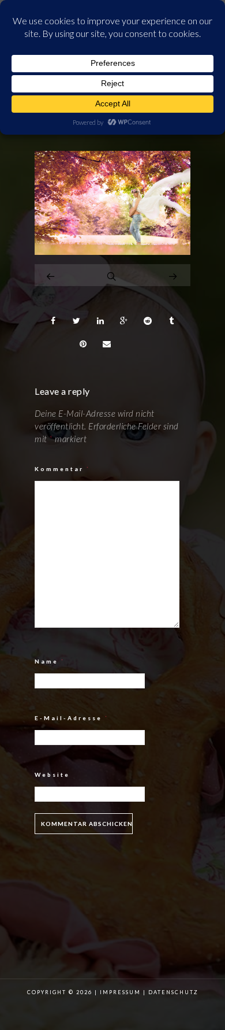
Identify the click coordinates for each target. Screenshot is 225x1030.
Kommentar (63, 468)
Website (52, 774)
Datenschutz (173, 992)
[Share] (53, 320)
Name (50, 661)
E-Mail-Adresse (72, 717)
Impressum (120, 992)
